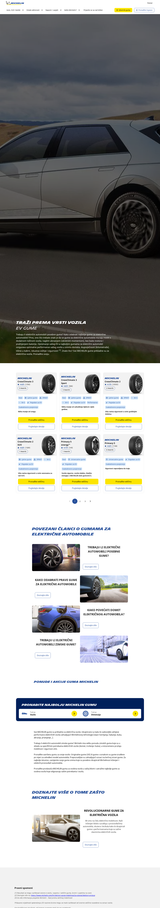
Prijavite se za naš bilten (93, 10)
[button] (49, 713)
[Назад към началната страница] (15, 3)
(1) (60, 350)
